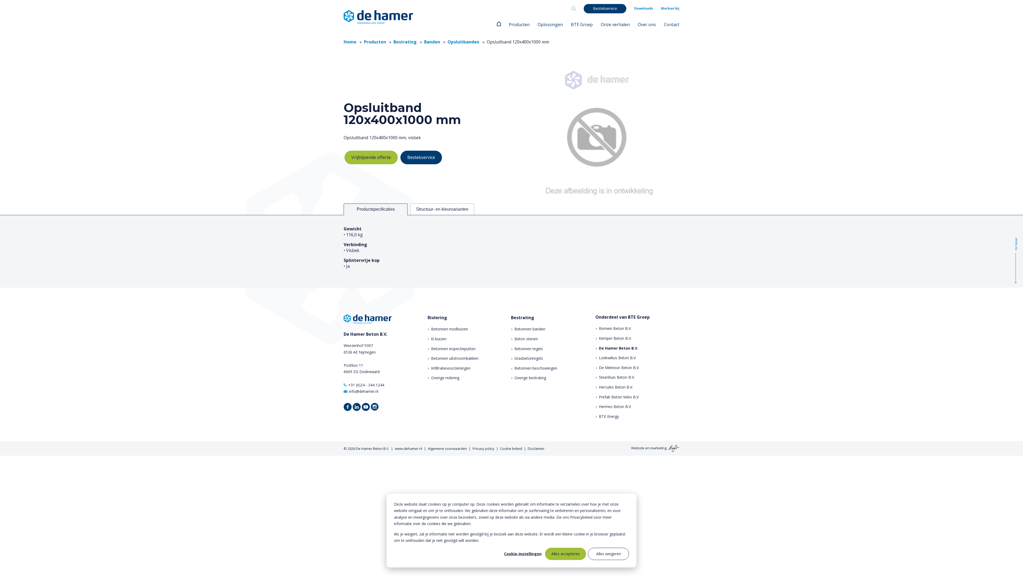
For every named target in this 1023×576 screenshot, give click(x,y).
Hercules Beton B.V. (616, 387)
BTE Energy (609, 416)
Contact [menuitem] (671, 24)
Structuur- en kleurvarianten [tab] (442, 209)
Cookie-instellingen (523, 553)
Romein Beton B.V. (615, 328)
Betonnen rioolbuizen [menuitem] (449, 328)
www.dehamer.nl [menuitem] (408, 448)
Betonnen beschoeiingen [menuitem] (535, 368)
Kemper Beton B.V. (615, 338)
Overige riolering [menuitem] (445, 377)
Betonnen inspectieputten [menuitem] (453, 348)
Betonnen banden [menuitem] (529, 328)
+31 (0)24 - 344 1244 (366, 384)
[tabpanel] (511, 251)
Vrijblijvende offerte (371, 157)
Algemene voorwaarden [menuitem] (447, 448)
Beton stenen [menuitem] (526, 338)
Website (637, 448)
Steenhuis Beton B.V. (617, 377)
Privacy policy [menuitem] (483, 448)
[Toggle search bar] (573, 8)
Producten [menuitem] (519, 24)
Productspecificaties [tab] (376, 209)
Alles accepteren (565, 553)
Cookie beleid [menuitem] (511, 448)
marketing (658, 448)
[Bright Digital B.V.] (673, 448)
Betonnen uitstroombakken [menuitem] (454, 358)
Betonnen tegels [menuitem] (528, 348)
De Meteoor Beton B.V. (619, 367)
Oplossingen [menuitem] (550, 24)
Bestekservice (421, 157)
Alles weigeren (608, 553)
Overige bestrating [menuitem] (530, 377)
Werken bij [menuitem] (670, 8)
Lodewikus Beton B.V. (617, 357)
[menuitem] (499, 25)
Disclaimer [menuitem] (536, 448)
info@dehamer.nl (363, 391)
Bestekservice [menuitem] (605, 8)
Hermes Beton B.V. (615, 406)
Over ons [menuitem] (647, 24)
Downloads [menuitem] (643, 8)
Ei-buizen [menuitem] (438, 338)
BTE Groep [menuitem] (582, 24)
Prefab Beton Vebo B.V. (619, 396)
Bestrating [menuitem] (522, 318)
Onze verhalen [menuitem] (615, 24)
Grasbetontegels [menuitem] (528, 358)
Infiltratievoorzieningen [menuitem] (450, 368)
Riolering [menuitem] (437, 318)
